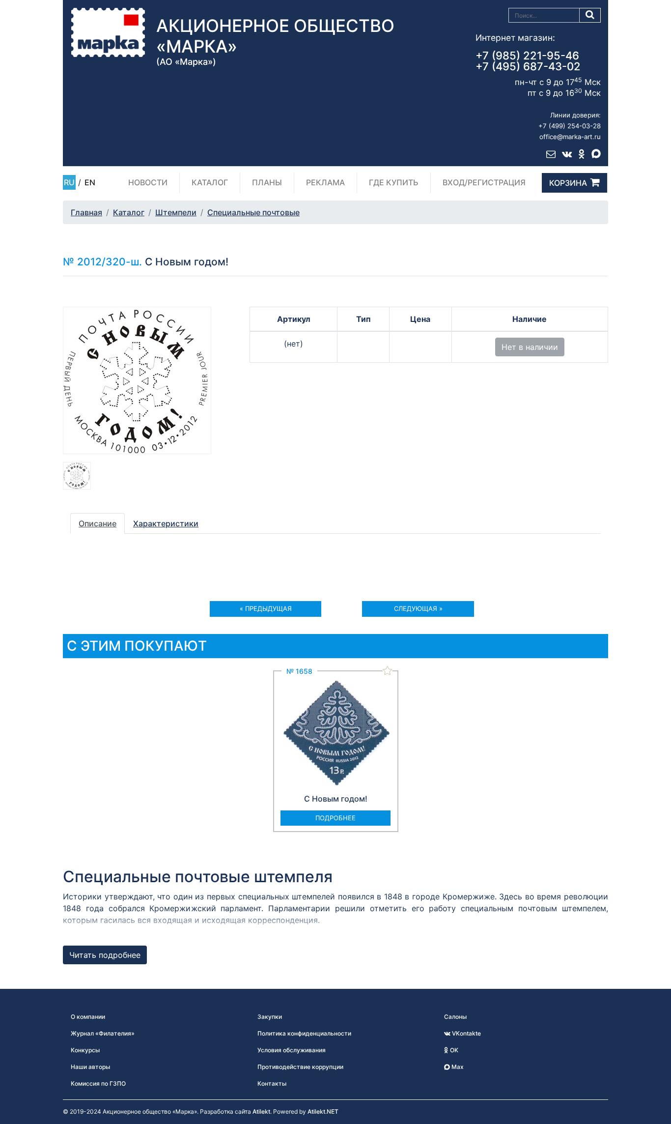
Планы (267, 182)
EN (89, 182)
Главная (86, 212)
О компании (88, 1016)
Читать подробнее (104, 955)
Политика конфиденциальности (304, 1033)
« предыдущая (266, 608)
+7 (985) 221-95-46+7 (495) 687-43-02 (528, 61)
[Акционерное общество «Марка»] (108, 32)
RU (69, 182)
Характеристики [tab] (165, 523)
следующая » (418, 608)
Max (457, 1066)
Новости (148, 182)
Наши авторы (90, 1066)
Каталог (210, 182)
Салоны (455, 1016)
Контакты (271, 1083)
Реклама (325, 182)
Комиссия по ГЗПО (98, 1083)
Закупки (269, 1016)
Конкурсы (85, 1050)
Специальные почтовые (253, 212)
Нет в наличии (530, 347)
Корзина (568, 183)
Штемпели (175, 212)
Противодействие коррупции (300, 1066)
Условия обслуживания (291, 1050)
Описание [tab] (97, 523)
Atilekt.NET (323, 1111)
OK (453, 1050)
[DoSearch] (590, 15)
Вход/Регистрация (484, 182)
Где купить (394, 182)
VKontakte (465, 1033)
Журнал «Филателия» (103, 1033)
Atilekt (261, 1111)
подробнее (335, 818)
